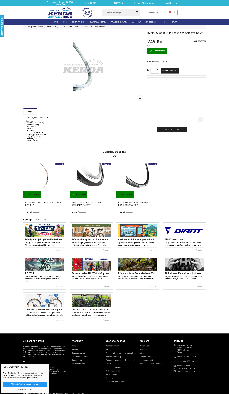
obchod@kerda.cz (185, 366)
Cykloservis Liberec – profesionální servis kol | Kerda (137, 239)
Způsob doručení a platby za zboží (120, 360)
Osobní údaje (145, 346)
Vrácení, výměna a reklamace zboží (121, 353)
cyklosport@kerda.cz (186, 371)
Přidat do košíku (169, 71)
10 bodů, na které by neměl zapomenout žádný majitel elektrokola (44, 309)
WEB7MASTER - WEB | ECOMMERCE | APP (68, 393)
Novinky (75, 349)
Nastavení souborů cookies (151, 364)
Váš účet (144, 341)
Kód (195, 41)
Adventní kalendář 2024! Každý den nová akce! (91, 273)
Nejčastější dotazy (97, 22)
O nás (65, 22)
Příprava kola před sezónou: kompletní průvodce (91, 239)
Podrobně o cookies (114, 371)
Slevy (74, 346)
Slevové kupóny (146, 357)
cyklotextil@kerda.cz (186, 368)
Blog (163, 22)
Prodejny (109, 378)
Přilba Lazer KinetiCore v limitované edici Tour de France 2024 (184, 273)
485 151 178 (191, 357)
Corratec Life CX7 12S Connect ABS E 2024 (91, 309)
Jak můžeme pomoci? (81, 357)
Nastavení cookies (25, 389)
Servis (55, 22)
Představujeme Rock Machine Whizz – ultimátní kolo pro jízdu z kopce (137, 273)
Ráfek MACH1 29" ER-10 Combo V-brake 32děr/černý (135, 204)
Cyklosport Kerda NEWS (116, 382)
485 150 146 (188, 361)
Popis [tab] (30, 111)
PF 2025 (29, 273)
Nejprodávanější (78, 353)
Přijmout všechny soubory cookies (25, 384)
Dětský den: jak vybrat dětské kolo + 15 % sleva (44, 239)
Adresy (143, 353)
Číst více (59, 250)
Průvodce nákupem (119, 22)
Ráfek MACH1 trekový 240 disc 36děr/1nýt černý (88, 204)
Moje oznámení (146, 360)
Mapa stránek (111, 374)
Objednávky (145, 349)
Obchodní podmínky (114, 346)
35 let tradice (78, 22)
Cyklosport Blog (78, 364)
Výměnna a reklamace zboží (144, 22)
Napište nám (77, 360)
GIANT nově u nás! (174, 239)
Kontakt (173, 22)
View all (46, 220)
